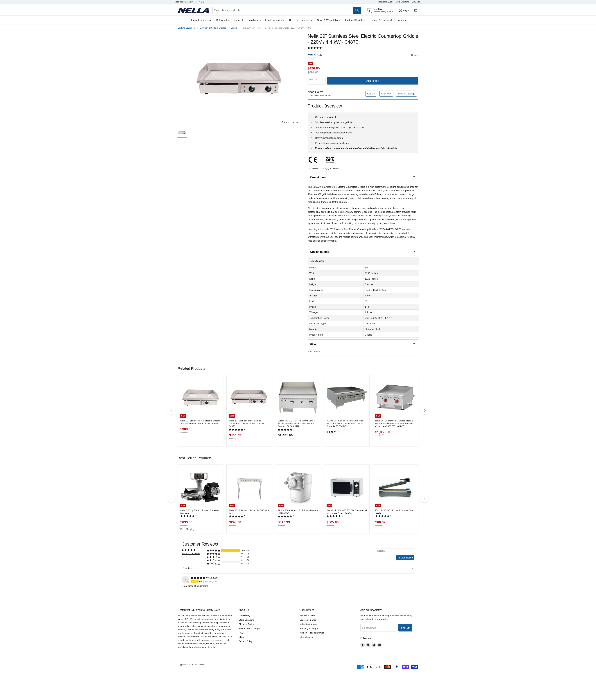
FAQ (241, 632)
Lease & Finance (308, 620)
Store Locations (402, 2)
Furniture (402, 20)
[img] (198, 577)
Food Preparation (274, 20)
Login (406, 10)
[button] (315, 48)
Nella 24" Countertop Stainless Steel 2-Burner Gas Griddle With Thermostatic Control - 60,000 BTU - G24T (394, 423)
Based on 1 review (191, 553)
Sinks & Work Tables (328, 20)
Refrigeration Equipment (229, 20)
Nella (319, 55)
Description (318, 177)
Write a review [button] (386, 557)
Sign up (405, 627)
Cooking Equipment (186, 28)
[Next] (424, 410)
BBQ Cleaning (307, 637)
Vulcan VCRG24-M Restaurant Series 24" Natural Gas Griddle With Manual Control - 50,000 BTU (296, 423)
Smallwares (254, 20)
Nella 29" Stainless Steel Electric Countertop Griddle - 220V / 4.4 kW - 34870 (247, 423)
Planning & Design (309, 628)
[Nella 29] (182, 132)
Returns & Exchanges (249, 628)
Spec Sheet (314, 351)
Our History (244, 615)
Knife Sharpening (308, 624)
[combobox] (282, 10)
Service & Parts (307, 615)
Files (313, 344)
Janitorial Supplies (355, 20)
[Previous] (171, 410)
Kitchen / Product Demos (312, 632)
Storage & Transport (381, 20)
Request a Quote (385, 2)
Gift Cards (416, 2)
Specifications (319, 251)
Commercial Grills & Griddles (213, 28)
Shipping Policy (246, 624)
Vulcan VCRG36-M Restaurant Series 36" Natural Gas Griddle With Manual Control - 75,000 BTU (345, 423)
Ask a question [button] (405, 557)
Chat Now (386, 93)
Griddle (234, 28)
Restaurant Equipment (199, 20)
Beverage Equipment (300, 20)
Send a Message (406, 93)
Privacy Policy (245, 641)
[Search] (357, 10)
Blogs (241, 637)
